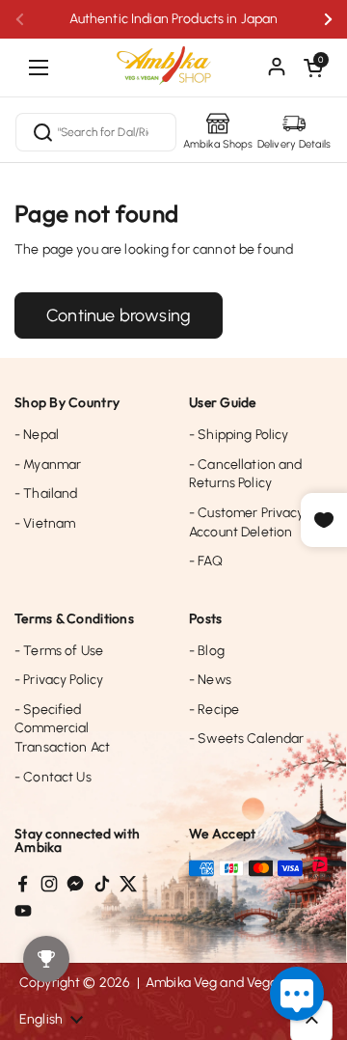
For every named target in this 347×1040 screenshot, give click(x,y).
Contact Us (53, 777)
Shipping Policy (238, 434)
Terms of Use (58, 651)
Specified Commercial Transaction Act (62, 728)
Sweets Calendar (246, 738)
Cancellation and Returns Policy (246, 474)
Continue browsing (118, 315)
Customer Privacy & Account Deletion (253, 522)
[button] (313, 67)
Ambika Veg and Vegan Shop (234, 982)
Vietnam (44, 523)
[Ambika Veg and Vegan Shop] (173, 58)
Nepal (36, 434)
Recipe (214, 709)
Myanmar (47, 464)
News (210, 679)
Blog (207, 651)
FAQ (206, 561)
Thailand (45, 493)
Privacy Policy (58, 679)
